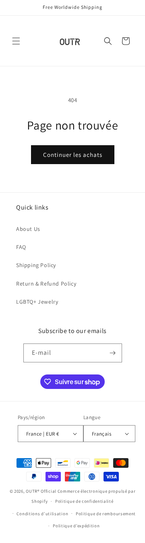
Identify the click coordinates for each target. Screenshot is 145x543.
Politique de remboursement (106, 513)
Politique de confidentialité (84, 501)
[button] (16, 41)
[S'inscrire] (113, 352)
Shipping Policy (36, 265)
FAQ (21, 247)
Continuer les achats (72, 154)
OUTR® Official (41, 491)
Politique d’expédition (76, 526)
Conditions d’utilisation (42, 513)
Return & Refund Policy (46, 283)
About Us (28, 228)
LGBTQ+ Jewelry (37, 301)
